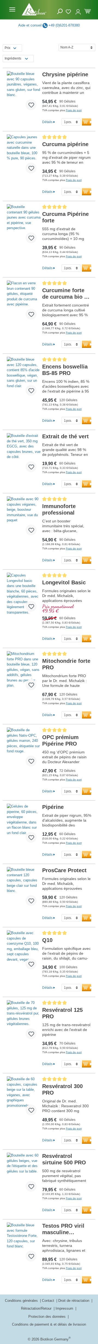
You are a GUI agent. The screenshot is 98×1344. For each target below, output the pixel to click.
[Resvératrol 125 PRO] (24, 1021)
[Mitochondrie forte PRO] (24, 672)
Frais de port (74, 110)
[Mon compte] (78, 9)
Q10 (47, 940)
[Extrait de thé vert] (24, 454)
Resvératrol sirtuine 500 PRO (64, 1159)
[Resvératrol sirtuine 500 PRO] (24, 1174)
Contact (48, 1301)
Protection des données (47, 1317)
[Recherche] (60, 11)
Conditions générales (22, 1301)
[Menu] (12, 9)
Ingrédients (13, 58)
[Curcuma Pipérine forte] (24, 226)
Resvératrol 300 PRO (62, 1089)
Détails (47, 122)
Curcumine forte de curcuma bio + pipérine (64, 293)
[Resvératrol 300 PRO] (24, 1098)
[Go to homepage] (34, 9)
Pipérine (53, 807)
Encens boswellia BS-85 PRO (65, 370)
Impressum (65, 1308)
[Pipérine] (24, 825)
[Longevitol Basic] (24, 594)
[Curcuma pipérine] (24, 156)
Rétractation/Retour (37, 1308)
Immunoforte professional (59, 509)
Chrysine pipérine (65, 74)
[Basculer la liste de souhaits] (31, 104)
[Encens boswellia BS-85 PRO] (24, 378)
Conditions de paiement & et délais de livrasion (49, 1324)
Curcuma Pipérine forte (65, 217)
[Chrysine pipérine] (24, 92)
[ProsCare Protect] (24, 888)
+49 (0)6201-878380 (64, 25)
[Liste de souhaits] (69, 11)
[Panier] (87, 10)
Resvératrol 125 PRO (62, 1013)
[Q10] (24, 952)
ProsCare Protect (64, 870)
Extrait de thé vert (65, 436)
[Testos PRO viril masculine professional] (24, 1244)
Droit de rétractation (74, 1301)
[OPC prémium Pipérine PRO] (24, 749)
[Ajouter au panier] (88, 122)
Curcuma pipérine (65, 144)
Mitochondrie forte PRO (66, 664)
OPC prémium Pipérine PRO (60, 740)
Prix (7, 48)
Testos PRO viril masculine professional (63, 1229)
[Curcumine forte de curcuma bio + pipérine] (24, 302)
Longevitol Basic (64, 582)
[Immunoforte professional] (24, 518)
